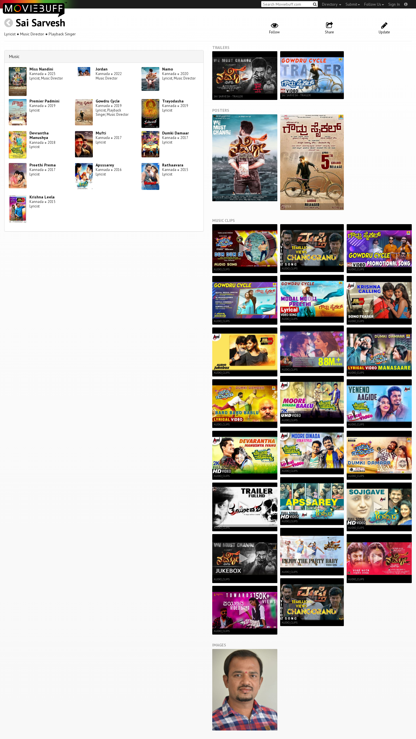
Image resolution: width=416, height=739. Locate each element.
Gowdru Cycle (108, 101)
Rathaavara (172, 165)
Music (14, 56)
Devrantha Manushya (39, 135)
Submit (351, 4)
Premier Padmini (44, 101)
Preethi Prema (42, 165)
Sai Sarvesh (40, 22)
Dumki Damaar (175, 133)
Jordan (102, 69)
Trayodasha (173, 101)
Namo (167, 69)
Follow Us (372, 4)
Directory (330, 4)
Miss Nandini (41, 69)
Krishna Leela (42, 197)
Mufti (101, 133)
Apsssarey (105, 165)
